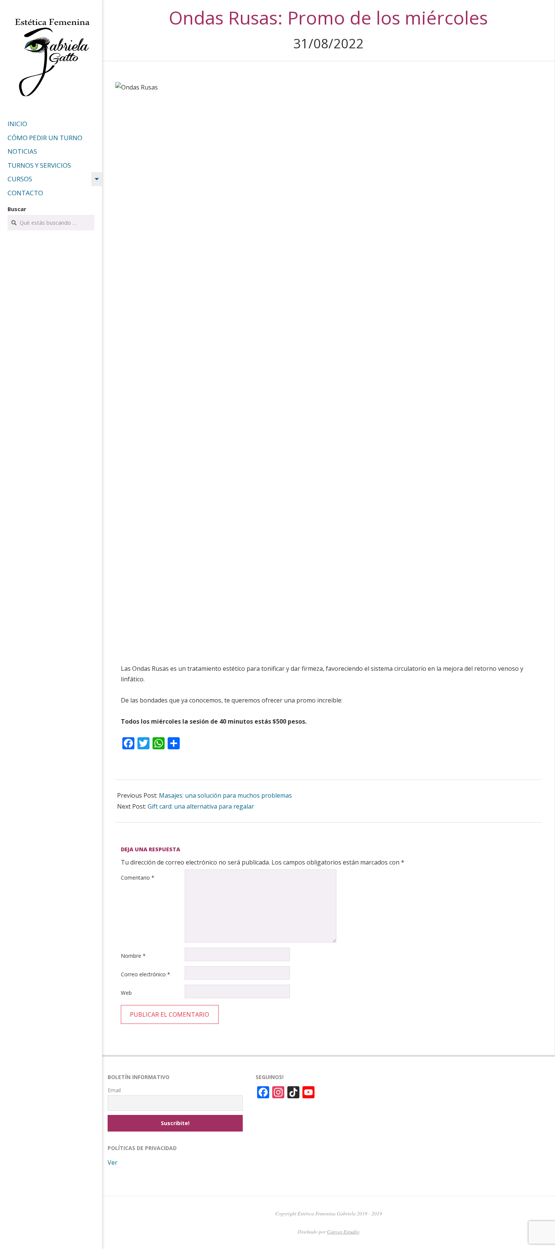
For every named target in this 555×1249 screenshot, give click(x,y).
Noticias (22, 151)
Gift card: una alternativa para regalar (201, 806)
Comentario (137, 877)
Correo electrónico (145, 974)
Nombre (133, 955)
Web (126, 992)
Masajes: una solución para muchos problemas (225, 795)
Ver (112, 1162)
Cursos (20, 178)
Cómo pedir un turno (45, 137)
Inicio (17, 123)
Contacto (25, 192)
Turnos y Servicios (39, 165)
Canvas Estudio (343, 1231)
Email (114, 1090)
